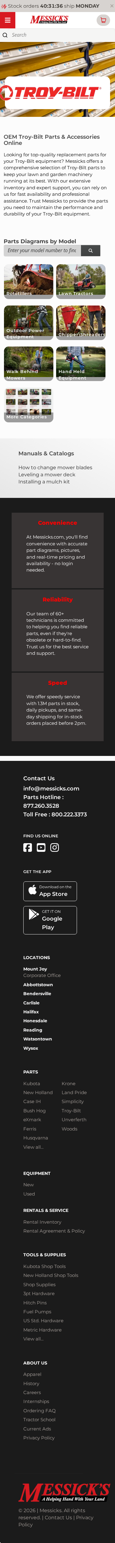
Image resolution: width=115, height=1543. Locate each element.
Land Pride (74, 1092)
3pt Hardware (39, 1293)
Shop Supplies (39, 1284)
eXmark (32, 1119)
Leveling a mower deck (46, 475)
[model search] (90, 250)
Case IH (32, 1101)
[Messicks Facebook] (27, 848)
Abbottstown (38, 984)
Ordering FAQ (39, 1411)
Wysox (30, 1048)
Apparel (32, 1374)
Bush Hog (34, 1111)
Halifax (31, 1012)
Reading (32, 1030)
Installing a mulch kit (44, 482)
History (31, 1383)
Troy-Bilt (71, 1111)
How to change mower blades (55, 467)
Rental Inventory (42, 1222)
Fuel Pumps (37, 1312)
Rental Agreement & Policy (54, 1231)
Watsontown (37, 1039)
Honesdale (35, 1021)
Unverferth (74, 1119)
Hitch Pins (35, 1303)
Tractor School (39, 1419)
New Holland (38, 1092)
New (28, 1185)
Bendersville (37, 993)
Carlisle (31, 1003)
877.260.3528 (41, 805)
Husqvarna (35, 1138)
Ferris (29, 1129)
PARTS (30, 1072)
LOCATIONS (36, 957)
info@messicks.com (51, 788)
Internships (36, 1401)
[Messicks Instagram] (54, 848)
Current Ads (37, 1429)
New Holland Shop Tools (50, 1275)
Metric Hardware (42, 1330)
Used (29, 1194)
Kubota (31, 1083)
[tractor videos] (41, 848)
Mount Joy (35, 969)
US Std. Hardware (43, 1320)
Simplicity (73, 1101)
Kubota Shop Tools (44, 1266)
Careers (32, 1392)
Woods (69, 1129)
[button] (103, 20)
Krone (68, 1083)
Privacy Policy (39, 1438)
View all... (33, 1147)
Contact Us (58, 1517)
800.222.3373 (69, 814)
